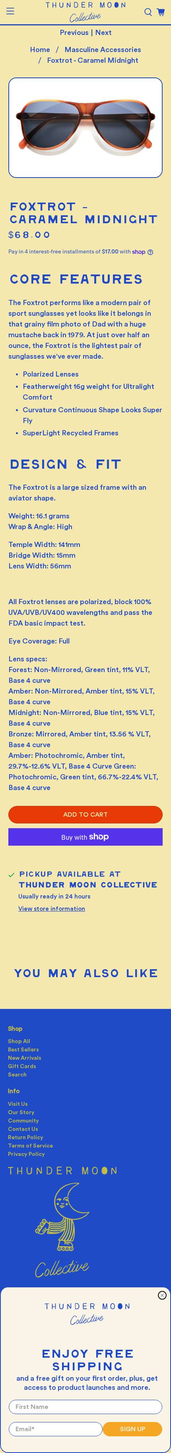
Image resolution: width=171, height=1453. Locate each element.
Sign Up (132, 1429)
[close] (162, 1295)
